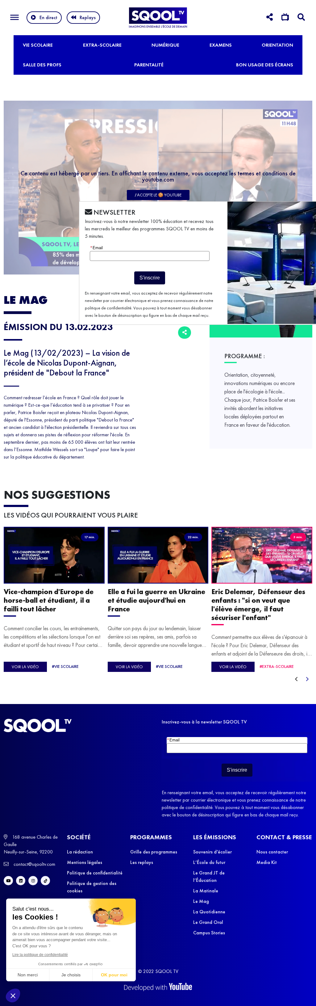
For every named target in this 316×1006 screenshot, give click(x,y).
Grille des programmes (153, 852)
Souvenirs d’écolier (212, 852)
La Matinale (205, 890)
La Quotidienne (209, 911)
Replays (88, 17)
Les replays (141, 862)
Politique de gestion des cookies (91, 887)
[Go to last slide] (296, 679)
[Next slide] (307, 679)
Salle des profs (42, 64)
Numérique (165, 45)
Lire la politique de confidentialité (40, 955)
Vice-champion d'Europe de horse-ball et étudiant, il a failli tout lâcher (49, 600)
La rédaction (80, 852)
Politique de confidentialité (95, 873)
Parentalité (149, 64)
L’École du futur (209, 862)
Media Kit (266, 862)
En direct (48, 17)
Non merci (28, 974)
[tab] (269, 18)
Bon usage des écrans (264, 64)
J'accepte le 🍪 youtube (158, 195)
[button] (13, 995)
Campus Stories (209, 932)
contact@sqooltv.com (33, 864)
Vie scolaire (38, 45)
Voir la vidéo (25, 666)
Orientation (277, 45)
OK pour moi (114, 974)
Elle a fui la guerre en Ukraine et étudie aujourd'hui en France (156, 600)
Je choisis (71, 974)
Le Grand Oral (208, 922)
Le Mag (201, 901)
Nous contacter (272, 852)
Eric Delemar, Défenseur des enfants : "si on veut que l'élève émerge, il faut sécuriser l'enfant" (258, 604)
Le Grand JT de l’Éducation (209, 876)
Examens (221, 45)
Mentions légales (84, 862)
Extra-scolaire (102, 45)
